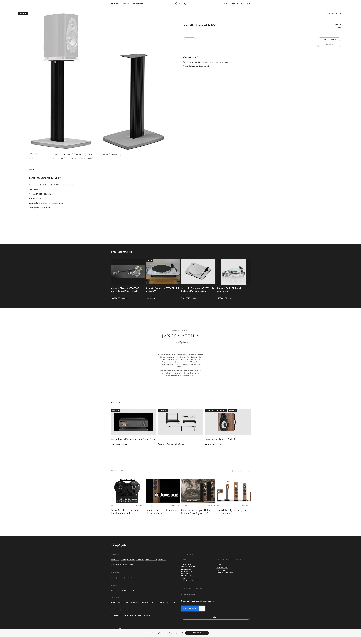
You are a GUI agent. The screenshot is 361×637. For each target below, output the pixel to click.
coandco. (125, 603)
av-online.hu (115, 603)
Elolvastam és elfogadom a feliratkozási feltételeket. (198, 601)
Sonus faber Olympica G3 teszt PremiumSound (232, 511)
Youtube (131, 590)
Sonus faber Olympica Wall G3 (173, 439)
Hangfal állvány (74, 158)
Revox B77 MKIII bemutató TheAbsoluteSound (124, 511)
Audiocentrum (116, 615)
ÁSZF (112, 565)
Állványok (105, 154)
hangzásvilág (135, 603)
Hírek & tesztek (151, 559)
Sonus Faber (92, 154)
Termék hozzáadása (329, 39)
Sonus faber (59, 158)
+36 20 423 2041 (186, 573)
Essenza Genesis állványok (124, 444)
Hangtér (147, 615)
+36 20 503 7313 (222, 567)
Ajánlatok (140, 559)
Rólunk (123, 559)
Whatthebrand (147, 603)
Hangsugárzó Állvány (63, 154)
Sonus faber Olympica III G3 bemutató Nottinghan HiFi (195, 511)
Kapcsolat (234, 4)
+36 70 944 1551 (186, 569)
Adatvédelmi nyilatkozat (125, 565)
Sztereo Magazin (161, 603)
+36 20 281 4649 (186, 571)
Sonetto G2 (88, 158)
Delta (140, 615)
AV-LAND (126, 615)
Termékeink (115, 559)
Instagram (123, 590)
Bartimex (133, 615)
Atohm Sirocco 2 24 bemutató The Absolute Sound (161, 511)
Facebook (114, 590)
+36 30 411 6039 (186, 575)
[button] (115, 4)
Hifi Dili (172, 603)
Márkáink (116, 154)
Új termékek (80, 154)
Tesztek (114, 505)
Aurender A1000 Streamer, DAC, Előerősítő (226, 439)
